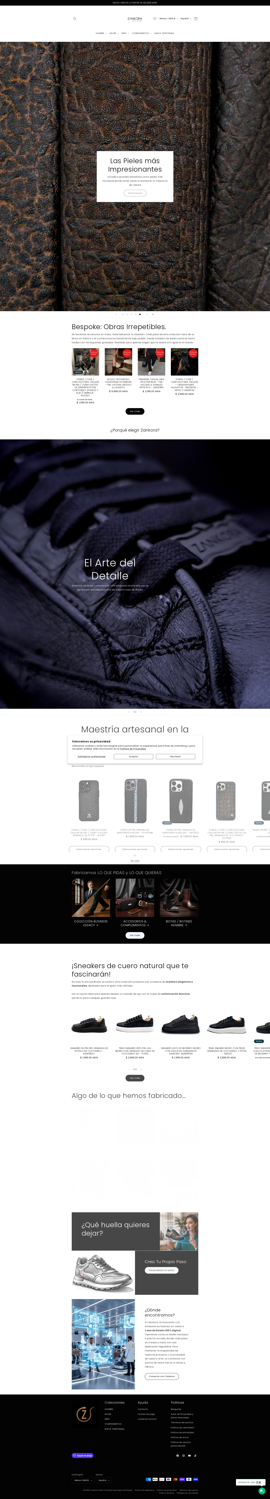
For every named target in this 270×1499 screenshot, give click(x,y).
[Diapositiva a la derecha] (141, 855)
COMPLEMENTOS (113, 1424)
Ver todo (135, 411)
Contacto (143, 1409)
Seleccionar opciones (89, 844)
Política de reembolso (182, 1427)
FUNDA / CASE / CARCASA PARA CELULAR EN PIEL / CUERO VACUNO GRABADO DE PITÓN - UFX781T (89, 828)
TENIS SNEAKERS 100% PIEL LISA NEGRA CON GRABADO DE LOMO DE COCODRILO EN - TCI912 (135, 1051)
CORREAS (133, 1198)
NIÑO (107, 1419)
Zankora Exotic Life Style (101, 1490)
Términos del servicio (182, 1422)
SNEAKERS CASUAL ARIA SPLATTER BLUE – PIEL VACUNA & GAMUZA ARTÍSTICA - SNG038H (151, 383)
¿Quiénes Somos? (147, 1419)
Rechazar (175, 756)
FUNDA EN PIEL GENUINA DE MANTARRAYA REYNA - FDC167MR (135, 827)
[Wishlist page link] (154, 18)
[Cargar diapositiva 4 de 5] (136, 314)
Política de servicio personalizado (181, 1444)
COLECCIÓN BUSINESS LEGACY (91, 923)
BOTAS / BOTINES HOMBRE (179, 923)
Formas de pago (146, 1414)
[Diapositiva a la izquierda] (129, 855)
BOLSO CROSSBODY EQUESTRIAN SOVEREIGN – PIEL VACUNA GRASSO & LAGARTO (118, 383)
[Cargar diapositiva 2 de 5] (127, 314)
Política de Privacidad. (133, 748)
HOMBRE (109, 1409)
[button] (75, 19)
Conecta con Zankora (162, 1376)
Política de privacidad (182, 1432)
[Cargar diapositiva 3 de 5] (131, 314)
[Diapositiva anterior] (116, 314)
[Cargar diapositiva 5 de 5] (140, 314)
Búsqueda (176, 1409)
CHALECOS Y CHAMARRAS (90, 1200)
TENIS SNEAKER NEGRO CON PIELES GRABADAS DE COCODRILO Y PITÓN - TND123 (227, 1051)
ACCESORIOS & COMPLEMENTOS (134, 923)
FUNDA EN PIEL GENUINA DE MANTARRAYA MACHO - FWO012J (181, 827)
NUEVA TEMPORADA (114, 1429)
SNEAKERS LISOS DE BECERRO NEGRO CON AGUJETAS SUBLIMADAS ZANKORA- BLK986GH (181, 1051)
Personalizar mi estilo (161, 1269)
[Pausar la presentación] (154, 314)
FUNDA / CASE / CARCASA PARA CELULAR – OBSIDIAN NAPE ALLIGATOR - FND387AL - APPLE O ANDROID (184, 385)
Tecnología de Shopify (122, 1490)
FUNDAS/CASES (89, 1146)
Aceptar (133, 756)
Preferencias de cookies (187, 1493)
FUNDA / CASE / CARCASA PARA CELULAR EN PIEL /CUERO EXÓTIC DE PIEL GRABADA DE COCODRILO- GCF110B (227, 829)
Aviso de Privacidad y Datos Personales (182, 1416)
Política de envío (180, 1437)
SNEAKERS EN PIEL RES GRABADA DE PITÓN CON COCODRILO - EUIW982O (89, 1051)
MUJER (108, 1414)
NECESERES (133, 1146)
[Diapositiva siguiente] (147, 314)
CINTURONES (177, 1198)
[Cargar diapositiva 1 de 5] (123, 314)
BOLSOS (177, 1146)
